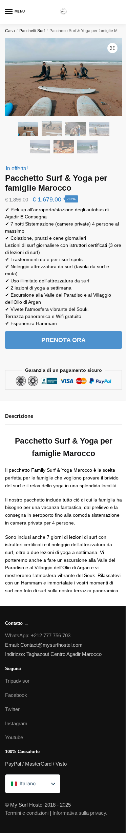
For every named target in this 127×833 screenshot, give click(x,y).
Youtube (14, 737)
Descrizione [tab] (19, 416)
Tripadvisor (17, 681)
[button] (112, 48)
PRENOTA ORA (63, 340)
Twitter (12, 709)
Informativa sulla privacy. (79, 813)
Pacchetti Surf (32, 30)
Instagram (16, 723)
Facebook (16, 695)
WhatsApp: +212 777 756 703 (37, 635)
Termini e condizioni (26, 813)
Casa (10, 30)
